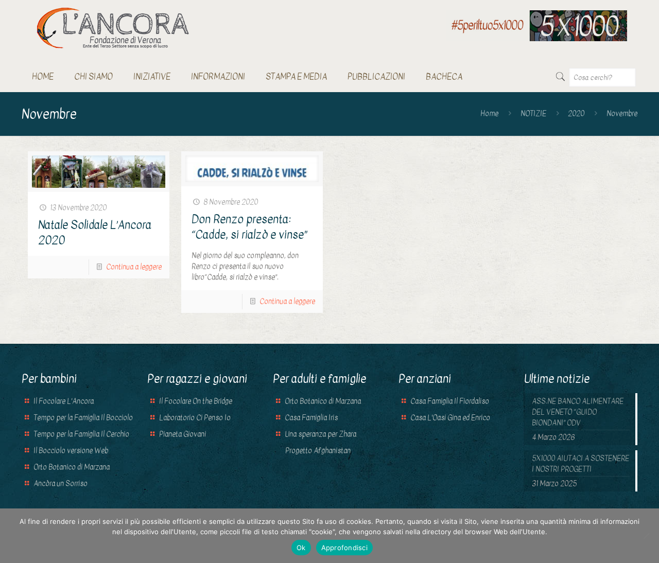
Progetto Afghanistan (317, 450)
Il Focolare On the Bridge (195, 401)
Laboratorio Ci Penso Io (195, 417)
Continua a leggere (134, 266)
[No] (646, 536)
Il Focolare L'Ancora (63, 401)
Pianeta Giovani (182, 434)
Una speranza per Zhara (320, 434)
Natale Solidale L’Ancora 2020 (94, 233)
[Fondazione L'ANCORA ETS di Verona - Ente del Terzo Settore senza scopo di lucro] (113, 28)
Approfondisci (344, 547)
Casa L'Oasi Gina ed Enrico (450, 417)
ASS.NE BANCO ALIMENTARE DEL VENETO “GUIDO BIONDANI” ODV (577, 412)
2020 (576, 113)
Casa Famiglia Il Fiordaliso (449, 401)
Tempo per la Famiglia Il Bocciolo (83, 417)
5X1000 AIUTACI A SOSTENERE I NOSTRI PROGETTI (580, 463)
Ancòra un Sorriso (60, 483)
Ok (301, 547)
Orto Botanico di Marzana (71, 467)
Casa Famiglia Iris (311, 417)
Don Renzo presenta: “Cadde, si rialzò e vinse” (249, 227)
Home (489, 113)
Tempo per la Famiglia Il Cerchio (81, 434)
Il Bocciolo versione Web (70, 450)
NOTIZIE (533, 113)
